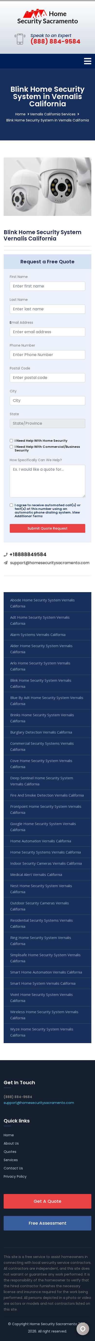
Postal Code (20, 368)
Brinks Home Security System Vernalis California (42, 717)
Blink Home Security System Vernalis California (40, 683)
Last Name (19, 299)
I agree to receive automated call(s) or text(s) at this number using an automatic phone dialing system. (48, 510)
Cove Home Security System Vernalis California (41, 763)
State (14, 414)
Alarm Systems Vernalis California (38, 634)
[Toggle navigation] (87, 61)
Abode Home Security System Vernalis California (42, 602)
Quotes (10, 1151)
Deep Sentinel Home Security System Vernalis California (41, 780)
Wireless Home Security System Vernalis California (44, 1014)
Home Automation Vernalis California (40, 840)
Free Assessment (47, 1223)
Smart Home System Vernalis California (43, 983)
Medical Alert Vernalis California (36, 874)
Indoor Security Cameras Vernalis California (46, 863)
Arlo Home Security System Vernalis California (40, 666)
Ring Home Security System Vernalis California (40, 940)
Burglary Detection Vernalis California (41, 732)
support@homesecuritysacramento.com (49, 563)
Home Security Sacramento (53, 1324)
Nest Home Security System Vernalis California (41, 888)
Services (11, 1159)
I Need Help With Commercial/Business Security (47, 448)
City (13, 391)
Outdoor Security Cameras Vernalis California (39, 905)
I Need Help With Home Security (41, 440)
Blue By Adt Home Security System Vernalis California (46, 700)
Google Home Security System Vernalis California (43, 826)
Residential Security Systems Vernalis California (41, 923)
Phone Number (22, 345)
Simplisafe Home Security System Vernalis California (45, 957)
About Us (11, 1143)
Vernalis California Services (53, 114)
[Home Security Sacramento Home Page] (47, 16)
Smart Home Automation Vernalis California (46, 972)
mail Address (21, 322)
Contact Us (13, 1168)
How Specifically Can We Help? (36, 460)
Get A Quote (47, 1201)
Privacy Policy (15, 1176)
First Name (19, 276)
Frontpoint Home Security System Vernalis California (45, 809)
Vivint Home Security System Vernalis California (41, 997)
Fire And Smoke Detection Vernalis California (47, 795)
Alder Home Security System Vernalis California (41, 648)
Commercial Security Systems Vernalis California (42, 746)
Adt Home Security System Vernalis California (40, 620)
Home (20, 114)
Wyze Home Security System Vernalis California (41, 1032)
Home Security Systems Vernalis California (45, 852)
